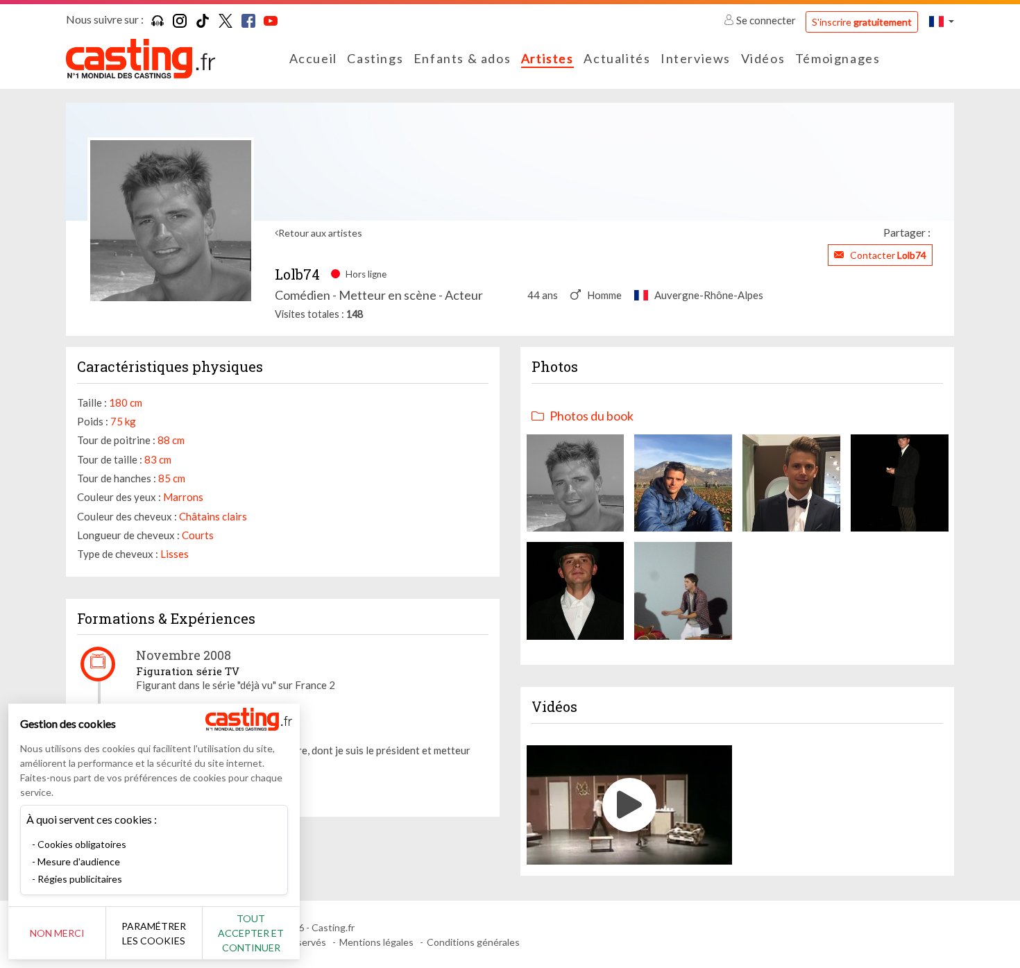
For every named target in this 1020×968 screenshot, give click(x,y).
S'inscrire (862, 22)
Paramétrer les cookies (153, 933)
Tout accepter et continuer (251, 932)
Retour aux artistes (320, 233)
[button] (941, 21)
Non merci (57, 933)
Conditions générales (473, 942)
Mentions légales (376, 942)
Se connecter (766, 20)
